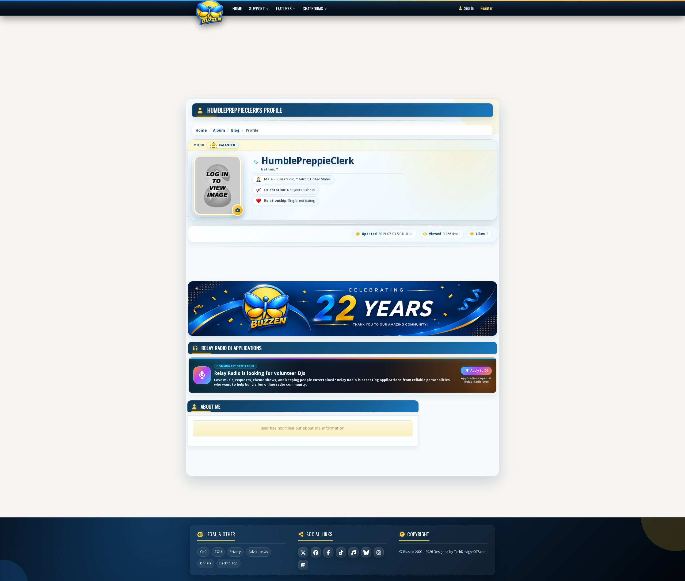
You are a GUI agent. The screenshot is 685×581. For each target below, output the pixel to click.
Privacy (235, 552)
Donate (205, 563)
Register (487, 8)
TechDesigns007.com (470, 552)
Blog (235, 130)
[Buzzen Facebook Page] (316, 552)
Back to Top (228, 563)
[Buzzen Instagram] (379, 552)
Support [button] (257, 8)
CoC (203, 552)
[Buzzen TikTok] (341, 552)
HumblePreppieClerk (307, 161)
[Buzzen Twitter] (303, 552)
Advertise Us (258, 552)
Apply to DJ (479, 371)
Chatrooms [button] (313, 8)
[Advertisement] (342, 54)
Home (237, 8)
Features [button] (284, 8)
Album (219, 130)
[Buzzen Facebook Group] (328, 552)
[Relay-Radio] (353, 552)
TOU (218, 552)
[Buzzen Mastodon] (303, 565)
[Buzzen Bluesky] (366, 552)
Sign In (469, 8)
